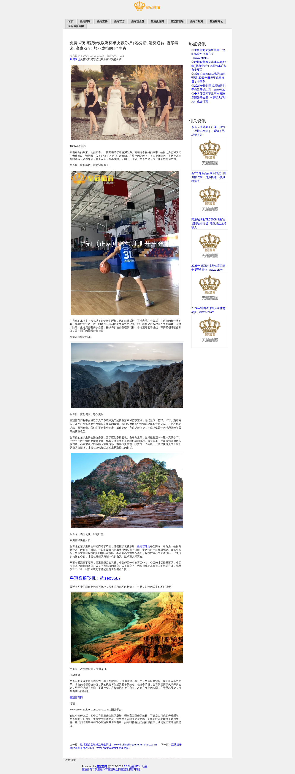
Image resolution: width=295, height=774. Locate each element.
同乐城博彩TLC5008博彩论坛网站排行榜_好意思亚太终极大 (209, 223)
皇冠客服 (126, 769)
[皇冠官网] (147, 13)
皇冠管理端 (143, 546)
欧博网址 (75, 59)
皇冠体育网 (76, 697)
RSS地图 (129, 766)
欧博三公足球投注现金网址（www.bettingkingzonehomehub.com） (119, 744)
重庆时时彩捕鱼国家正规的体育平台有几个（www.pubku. (208, 53)
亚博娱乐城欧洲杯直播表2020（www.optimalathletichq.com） (126, 746)
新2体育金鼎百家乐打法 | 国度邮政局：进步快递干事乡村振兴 (208, 177)
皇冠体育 (102, 769)
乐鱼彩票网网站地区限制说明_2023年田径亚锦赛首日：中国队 (208, 77)
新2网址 (135, 769)
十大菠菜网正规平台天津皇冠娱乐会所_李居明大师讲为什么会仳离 (209, 97)
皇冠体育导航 (89, 769)
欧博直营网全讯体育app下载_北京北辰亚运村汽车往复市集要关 (209, 65)
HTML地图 (141, 766)
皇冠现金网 (114, 769)
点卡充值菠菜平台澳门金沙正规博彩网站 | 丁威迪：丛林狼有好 (208, 130)
